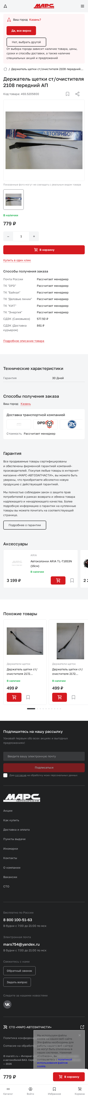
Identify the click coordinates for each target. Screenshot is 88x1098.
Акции (7, 810)
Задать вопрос (17, 982)
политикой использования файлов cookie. (54, 1063)
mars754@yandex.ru (21, 944)
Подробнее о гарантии (25, 525)
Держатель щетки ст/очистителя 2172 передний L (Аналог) (22, 671)
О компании (11, 867)
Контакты (10, 858)
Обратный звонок (19, 970)
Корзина (80, 1093)
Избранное (54, 1093)
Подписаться (44, 767)
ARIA (33, 555)
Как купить (11, 820)
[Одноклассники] (69, 98)
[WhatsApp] (75, 98)
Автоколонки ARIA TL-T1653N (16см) (51, 563)
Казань (26, 403)
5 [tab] (46, 708)
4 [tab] (43, 708)
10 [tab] (60, 708)
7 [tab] (51, 708)
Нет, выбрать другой (26, 42)
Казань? (35, 19)
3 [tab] (40, 708)
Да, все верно (21, 30)
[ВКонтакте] (62, 98)
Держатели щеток (18, 663)
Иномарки (10, 848)
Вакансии (10, 877)
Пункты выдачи (14, 839)
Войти (30, 1093)
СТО (6, 886)
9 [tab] (57, 708)
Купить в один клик (17, 260)
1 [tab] (31, 708)
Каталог (8, 1093)
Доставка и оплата (16, 829)
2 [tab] (37, 708)
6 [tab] (49, 708)
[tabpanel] (25, 662)
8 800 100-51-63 (17, 919)
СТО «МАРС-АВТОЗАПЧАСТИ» (30, 1027)
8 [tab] (54, 708)
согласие (20, 775)
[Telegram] (56, 98)
